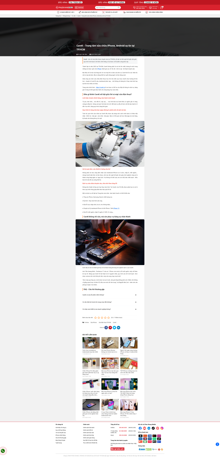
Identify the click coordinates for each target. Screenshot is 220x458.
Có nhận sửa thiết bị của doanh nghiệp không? (96, 309)
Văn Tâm (84, 54)
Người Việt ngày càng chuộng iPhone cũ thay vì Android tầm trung (128, 351)
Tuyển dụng (59, 443)
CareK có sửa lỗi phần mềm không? (93, 295)
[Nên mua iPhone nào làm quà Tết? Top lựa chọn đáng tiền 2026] (110, 363)
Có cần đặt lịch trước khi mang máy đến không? (97, 302)
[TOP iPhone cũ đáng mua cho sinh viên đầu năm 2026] (129, 363)
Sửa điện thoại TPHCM (105, 322)
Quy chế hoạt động (61, 430)
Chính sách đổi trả (88, 430)
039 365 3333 (140, 8)
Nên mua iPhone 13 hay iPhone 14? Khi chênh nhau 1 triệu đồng (128, 413)
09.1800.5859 (123, 431)
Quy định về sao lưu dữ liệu (90, 440)
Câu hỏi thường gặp (61, 437)
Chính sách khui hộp (88, 435)
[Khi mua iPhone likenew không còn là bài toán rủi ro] (110, 343)
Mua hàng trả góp (60, 440)
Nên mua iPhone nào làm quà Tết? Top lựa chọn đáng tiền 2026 (109, 372)
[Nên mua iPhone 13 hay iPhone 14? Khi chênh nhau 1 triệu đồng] (129, 404)
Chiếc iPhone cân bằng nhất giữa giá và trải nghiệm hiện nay (90, 413)
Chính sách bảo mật (88, 432)
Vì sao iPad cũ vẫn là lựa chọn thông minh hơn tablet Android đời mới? (109, 413)
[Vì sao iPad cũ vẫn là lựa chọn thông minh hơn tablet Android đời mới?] (110, 404)
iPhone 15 (116, 208)
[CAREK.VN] (117, 449)
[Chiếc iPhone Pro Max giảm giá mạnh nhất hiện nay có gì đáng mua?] (91, 363)
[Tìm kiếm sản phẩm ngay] (119, 7)
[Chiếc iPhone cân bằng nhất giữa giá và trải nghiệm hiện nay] (91, 404)
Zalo (217, 444)
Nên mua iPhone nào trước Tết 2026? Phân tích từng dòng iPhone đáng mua (128, 393)
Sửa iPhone (94, 322)
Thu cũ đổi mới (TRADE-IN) (90, 443)
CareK (114, 322)
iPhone (99, 69)
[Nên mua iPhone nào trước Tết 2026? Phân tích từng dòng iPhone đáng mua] (129, 384)
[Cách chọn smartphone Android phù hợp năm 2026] (91, 343)
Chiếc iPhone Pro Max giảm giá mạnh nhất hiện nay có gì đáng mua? (90, 372)
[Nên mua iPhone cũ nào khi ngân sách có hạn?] (110, 384)
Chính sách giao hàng (89, 437)
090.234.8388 (123, 435)
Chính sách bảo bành (88, 427)
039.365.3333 (123, 427)
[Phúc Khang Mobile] (64, 7)
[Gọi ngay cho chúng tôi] (3, 451)
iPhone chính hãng (60, 435)
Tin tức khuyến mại (61, 432)
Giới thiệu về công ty (61, 427)
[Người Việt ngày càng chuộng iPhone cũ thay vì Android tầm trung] (129, 343)
